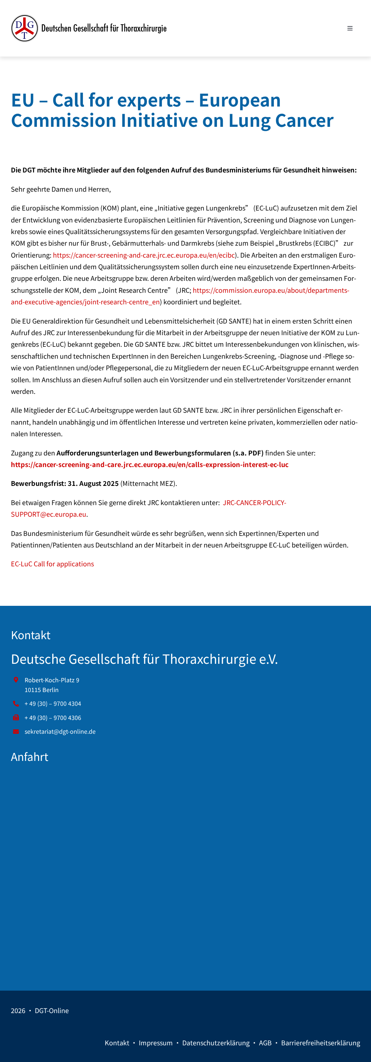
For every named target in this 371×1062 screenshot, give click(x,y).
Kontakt (117, 1042)
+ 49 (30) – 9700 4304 (53, 703)
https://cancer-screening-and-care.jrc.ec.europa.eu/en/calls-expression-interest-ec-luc (149, 464)
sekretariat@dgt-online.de (60, 731)
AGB (265, 1042)
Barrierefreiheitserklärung (320, 1042)
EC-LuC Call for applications (52, 563)
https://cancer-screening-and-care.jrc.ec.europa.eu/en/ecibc (144, 254)
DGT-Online (52, 1010)
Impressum (156, 1042)
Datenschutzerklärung (216, 1042)
